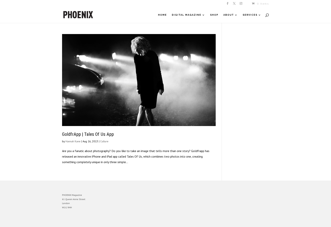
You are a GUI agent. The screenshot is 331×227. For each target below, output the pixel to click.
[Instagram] (241, 4)
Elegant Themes (80, 221)
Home (162, 15)
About (228, 15)
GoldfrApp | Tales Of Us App (88, 134)
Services (250, 15)
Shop (214, 15)
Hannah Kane (73, 141)
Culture (104, 141)
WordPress (103, 221)
